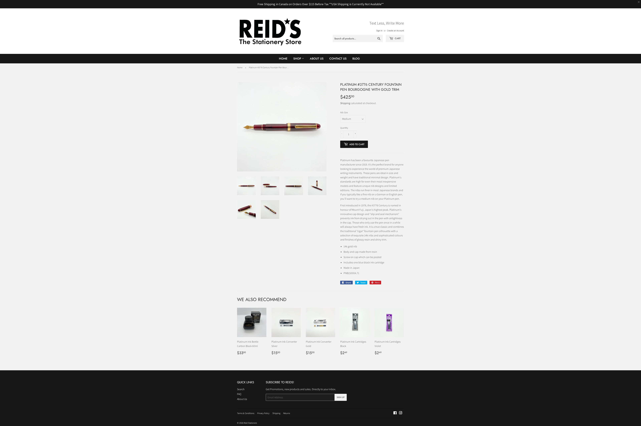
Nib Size (344, 112)
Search (241, 389)
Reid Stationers (250, 422)
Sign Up (341, 397)
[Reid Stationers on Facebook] (395, 413)
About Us (317, 59)
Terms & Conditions (245, 413)
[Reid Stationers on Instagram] (400, 413)
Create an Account (395, 30)
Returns (286, 413)
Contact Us (338, 59)
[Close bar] (639, 2)
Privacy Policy (263, 413)
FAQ (239, 394)
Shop (297, 59)
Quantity (344, 127)
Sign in (379, 30)
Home (283, 59)
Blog (356, 59)
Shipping (345, 103)
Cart (397, 38)
